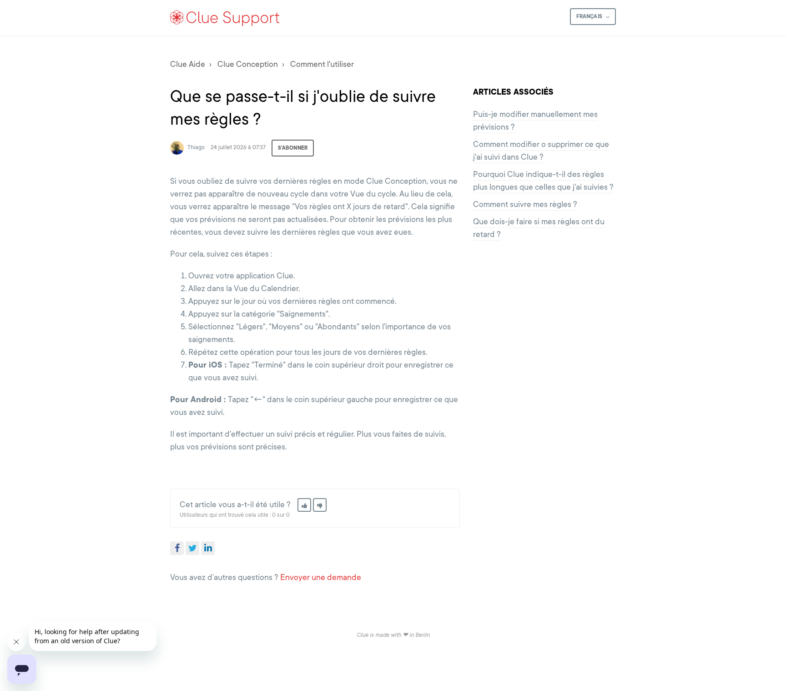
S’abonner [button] (292, 147)
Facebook (177, 548)
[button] (304, 505)
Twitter (192, 548)
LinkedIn (208, 548)
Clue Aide (187, 64)
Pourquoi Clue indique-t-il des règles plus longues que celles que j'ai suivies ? (543, 180)
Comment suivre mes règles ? (525, 204)
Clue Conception (247, 64)
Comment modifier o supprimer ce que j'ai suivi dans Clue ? (541, 150)
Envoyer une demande (320, 577)
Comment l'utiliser (322, 64)
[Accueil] (225, 18)
